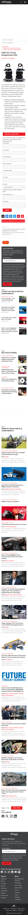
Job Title (6, 177)
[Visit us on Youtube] (15, 872)
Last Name (6, 150)
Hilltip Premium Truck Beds (13, 489)
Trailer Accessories (7, 653)
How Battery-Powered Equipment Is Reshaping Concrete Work (9, 391)
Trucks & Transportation (11, 48)
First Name (6, 143)
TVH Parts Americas (11, 526)
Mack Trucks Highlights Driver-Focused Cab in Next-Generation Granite (9, 329)
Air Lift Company (10, 58)
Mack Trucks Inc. (10, 560)
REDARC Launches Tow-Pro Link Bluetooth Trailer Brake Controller (12, 758)
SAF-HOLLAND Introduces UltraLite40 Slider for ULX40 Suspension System (13, 656)
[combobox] (14, 39)
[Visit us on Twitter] (7, 816)
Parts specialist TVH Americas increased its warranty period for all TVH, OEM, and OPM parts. (13, 530)
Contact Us (6, 908)
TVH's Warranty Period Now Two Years (8, 318)
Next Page (16, 808)
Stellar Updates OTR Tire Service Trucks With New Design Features (12, 624)
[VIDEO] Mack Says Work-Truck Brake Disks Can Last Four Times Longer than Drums (9, 371)
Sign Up (7, 284)
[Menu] (25, 2)
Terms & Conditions (11, 910)
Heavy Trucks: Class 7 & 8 (8, 587)
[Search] (21, 2)
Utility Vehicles (6, 722)
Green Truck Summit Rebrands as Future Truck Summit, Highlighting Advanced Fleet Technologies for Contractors (12, 689)
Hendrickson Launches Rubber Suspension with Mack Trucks (8, 359)
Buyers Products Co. (11, 796)
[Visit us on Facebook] (2, 816)
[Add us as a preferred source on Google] (22, 216)
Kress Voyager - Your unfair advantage (8, 299)
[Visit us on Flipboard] (19, 872)
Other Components (7, 355)
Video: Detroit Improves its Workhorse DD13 (9, 380)
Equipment (5, 46)
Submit (7, 210)
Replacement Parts (7, 522)
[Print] (2, 216)
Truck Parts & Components (12, 49)
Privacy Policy (17, 281)
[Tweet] (14, 216)
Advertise (13, 908)
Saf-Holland (8, 659)
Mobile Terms (6, 281)
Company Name (7, 170)
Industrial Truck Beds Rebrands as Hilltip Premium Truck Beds (8, 308)
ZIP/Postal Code (8, 194)
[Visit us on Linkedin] (15, 816)
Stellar (7, 456)
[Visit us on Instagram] (11, 816)
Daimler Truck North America (13, 595)
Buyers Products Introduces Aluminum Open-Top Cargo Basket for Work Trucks (13, 791)
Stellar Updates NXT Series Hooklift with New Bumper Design (13, 453)
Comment (6, 201)
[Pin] (18, 216)
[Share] (6, 216)
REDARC (7, 762)
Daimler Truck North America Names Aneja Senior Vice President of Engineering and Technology (13, 590)
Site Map (20, 910)
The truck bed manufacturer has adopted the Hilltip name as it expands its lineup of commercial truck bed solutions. (13, 492)
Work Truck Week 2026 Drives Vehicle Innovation (13, 724)
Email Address (7, 156)
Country (5, 184)
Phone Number (7, 163)
